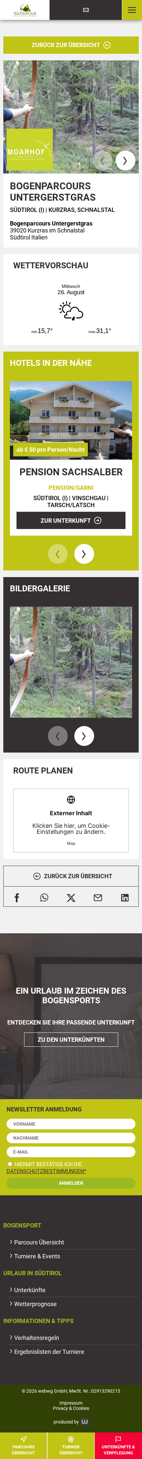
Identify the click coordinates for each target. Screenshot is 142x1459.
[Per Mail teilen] (98, 896)
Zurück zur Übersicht (66, 44)
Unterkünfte (30, 1290)
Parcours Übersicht (39, 1242)
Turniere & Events (37, 1256)
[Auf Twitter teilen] (71, 896)
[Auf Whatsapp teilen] (44, 896)
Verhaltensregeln (36, 1337)
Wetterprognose (35, 1303)
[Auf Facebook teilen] (17, 896)
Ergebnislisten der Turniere (49, 1351)
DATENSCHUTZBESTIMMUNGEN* (46, 1171)
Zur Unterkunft (66, 520)
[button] (132, 10)
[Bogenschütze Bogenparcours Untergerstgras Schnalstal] (71, 117)
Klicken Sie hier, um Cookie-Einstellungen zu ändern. (71, 828)
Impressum (71, 1403)
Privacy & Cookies (71, 1408)
